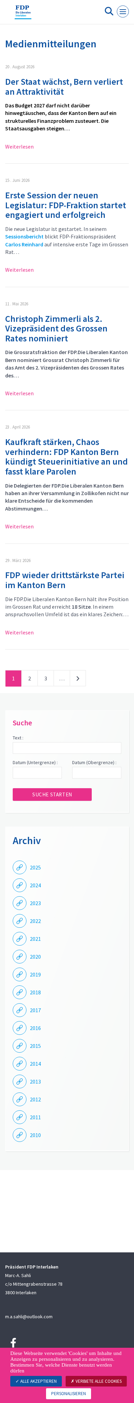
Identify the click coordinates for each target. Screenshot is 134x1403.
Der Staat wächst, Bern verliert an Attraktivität (64, 86)
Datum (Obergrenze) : (94, 762)
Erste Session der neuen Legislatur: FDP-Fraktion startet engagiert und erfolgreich (65, 204)
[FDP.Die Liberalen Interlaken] (23, 14)
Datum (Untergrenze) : (35, 762)
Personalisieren (68, 1393)
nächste (78, 679)
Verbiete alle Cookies (98, 1381)
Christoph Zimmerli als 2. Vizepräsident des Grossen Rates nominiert (56, 328)
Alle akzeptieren (38, 1381)
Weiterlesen (19, 146)
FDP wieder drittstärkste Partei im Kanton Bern (64, 580)
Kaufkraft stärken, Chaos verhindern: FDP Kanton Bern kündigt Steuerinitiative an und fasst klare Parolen (66, 456)
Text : (18, 738)
